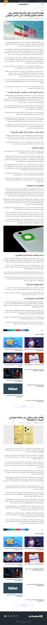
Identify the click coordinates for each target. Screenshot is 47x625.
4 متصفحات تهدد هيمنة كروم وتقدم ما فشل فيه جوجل (13, 365)
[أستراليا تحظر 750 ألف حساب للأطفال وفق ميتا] (34, 358)
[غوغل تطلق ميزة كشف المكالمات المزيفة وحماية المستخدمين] (12, 373)
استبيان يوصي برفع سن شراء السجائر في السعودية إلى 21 (14, 396)
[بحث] (4, 4)
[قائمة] (42, 4)
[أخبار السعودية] (23, 4)
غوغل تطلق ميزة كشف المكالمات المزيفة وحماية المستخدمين (14, 381)
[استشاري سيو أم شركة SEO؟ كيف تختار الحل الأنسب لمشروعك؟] (12, 342)
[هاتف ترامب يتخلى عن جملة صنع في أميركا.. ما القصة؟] (23, 434)
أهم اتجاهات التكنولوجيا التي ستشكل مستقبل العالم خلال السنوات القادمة (34, 370)
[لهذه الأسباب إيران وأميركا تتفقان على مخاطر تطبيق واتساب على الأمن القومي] (23, 30)
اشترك (6, 1)
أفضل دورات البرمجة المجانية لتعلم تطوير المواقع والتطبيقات (35, 385)
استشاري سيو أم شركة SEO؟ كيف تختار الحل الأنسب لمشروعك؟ (13, 350)
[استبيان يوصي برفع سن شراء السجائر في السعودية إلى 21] (12, 388)
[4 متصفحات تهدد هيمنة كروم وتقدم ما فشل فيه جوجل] (12, 358)
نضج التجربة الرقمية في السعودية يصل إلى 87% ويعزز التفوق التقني (34, 350)
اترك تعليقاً (23, 406)
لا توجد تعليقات (20, 18)
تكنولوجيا (42, 10)
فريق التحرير (36, 18)
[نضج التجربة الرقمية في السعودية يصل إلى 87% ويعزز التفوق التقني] (34, 342)
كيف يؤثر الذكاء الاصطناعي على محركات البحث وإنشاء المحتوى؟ (34, 401)
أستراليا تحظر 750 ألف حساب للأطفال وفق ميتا (34, 364)
